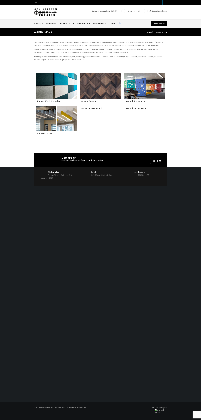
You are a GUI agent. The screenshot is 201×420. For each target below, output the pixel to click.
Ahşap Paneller (89, 101)
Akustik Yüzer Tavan (136, 108)
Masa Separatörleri (91, 108)
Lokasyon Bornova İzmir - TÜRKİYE (104, 11)
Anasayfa (38, 23)
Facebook (36, 2)
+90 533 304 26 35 (133, 11)
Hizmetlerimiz (66, 23)
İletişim (112, 23)
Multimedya (98, 23)
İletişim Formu (159, 24)
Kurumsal (50, 23)
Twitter (41, 2)
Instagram (46, 2)
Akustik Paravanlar (136, 101)
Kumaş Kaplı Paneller (48, 101)
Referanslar (83, 23)
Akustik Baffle (44, 133)
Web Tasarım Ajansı (159, 408)
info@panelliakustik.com (158, 11)
